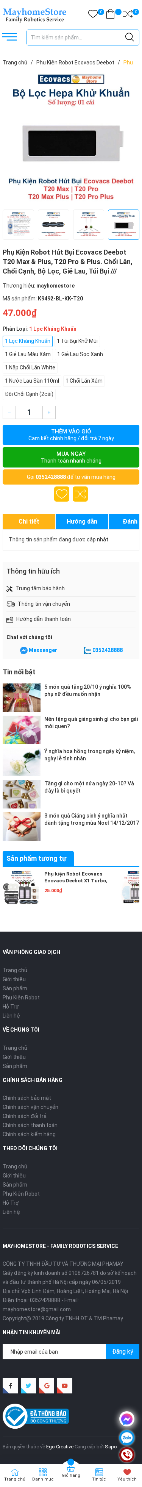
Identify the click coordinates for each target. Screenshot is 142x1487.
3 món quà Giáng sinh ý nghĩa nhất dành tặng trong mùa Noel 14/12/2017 (91, 819)
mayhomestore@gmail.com (37, 1309)
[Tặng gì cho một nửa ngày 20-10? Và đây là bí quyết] (22, 794)
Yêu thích (127, 1479)
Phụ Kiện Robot (21, 997)
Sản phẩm (15, 988)
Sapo (111, 1446)
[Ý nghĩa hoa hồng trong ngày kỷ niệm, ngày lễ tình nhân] (22, 762)
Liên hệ (11, 1016)
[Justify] (130, 37)
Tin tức (99, 1479)
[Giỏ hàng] (110, 15)
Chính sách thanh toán (30, 1125)
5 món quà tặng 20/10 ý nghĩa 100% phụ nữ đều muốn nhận (87, 690)
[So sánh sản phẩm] (128, 15)
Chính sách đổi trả (25, 1116)
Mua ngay (71, 457)
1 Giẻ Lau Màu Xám (28, 354)
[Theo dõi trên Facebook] (10, 1385)
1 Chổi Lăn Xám (84, 381)
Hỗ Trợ (11, 1007)
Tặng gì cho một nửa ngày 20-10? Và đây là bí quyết (89, 786)
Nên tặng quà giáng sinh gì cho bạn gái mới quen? (91, 722)
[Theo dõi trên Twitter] (28, 1385)
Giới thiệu (14, 979)
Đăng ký (122, 1351)
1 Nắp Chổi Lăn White (30, 367)
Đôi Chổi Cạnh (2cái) (29, 394)
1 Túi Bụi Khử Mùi (77, 341)
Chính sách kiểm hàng (29, 1134)
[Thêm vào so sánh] (80, 494)
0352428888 (51, 477)
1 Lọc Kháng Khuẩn (27, 341)
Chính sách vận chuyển (30, 1107)
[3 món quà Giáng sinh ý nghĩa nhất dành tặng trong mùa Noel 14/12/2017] (22, 826)
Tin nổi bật (19, 672)
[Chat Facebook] (24, 650)
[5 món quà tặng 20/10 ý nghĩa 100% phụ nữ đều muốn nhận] (22, 697)
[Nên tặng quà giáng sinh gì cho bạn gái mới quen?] (22, 730)
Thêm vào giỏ (71, 434)
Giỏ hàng (71, 1475)
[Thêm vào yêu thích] (61, 494)
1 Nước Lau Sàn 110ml (32, 381)
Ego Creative (59, 1446)
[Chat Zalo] (87, 650)
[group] (71, 139)
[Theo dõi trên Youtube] (64, 1385)
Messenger (43, 650)
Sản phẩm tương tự (36, 858)
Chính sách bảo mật (27, 1098)
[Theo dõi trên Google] (46, 1385)
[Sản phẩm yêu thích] (93, 15)
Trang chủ (15, 970)
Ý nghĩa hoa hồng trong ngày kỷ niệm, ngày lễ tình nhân (89, 754)
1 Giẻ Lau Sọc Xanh (80, 354)
